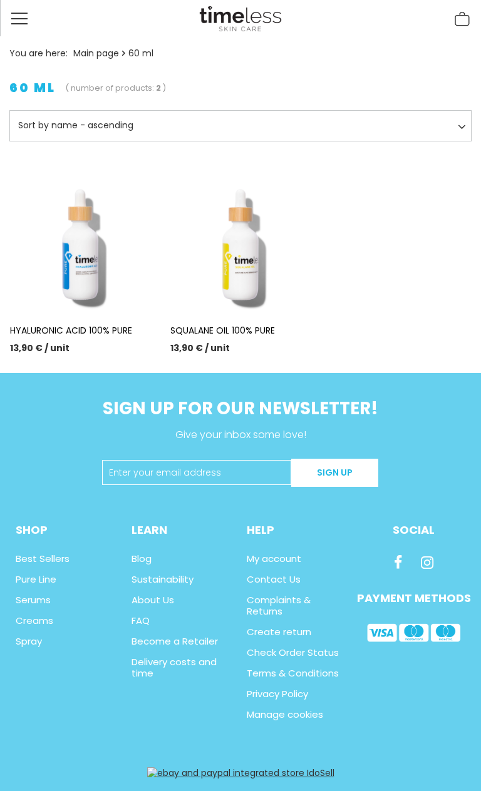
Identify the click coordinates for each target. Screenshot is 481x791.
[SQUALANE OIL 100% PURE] (240, 240)
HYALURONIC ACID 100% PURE (71, 330)
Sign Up (335, 472)
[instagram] (427, 562)
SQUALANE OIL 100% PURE (222, 330)
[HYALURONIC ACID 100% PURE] (80, 240)
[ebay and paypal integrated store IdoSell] (240, 773)
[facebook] (398, 562)
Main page (96, 53)
